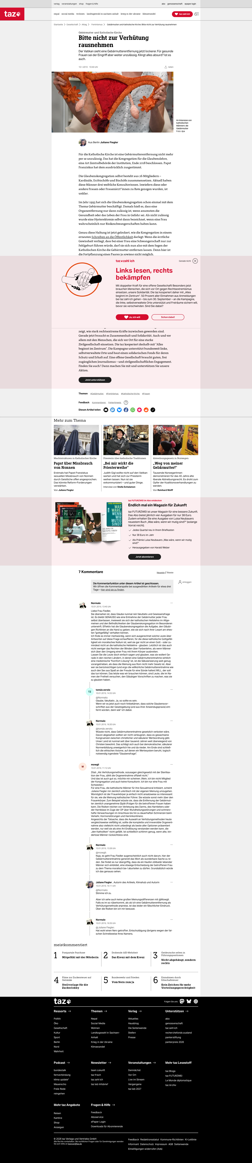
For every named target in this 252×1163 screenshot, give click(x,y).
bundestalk (60, 1070)
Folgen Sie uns (171, 1001)
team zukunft (98, 1070)
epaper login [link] (190, 3)
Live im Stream (136, 1079)
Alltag (84, 24)
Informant (133, 1144)
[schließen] (195, 261)
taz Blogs (170, 1071)
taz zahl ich (171, 1028)
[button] (196, 14)
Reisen (57, 1113)
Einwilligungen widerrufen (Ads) (145, 1148)
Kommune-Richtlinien (172, 1139)
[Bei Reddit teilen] (146, 410)
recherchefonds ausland (178, 1032)
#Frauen (146, 393)
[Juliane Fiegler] (90, 884)
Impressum (161, 1144)
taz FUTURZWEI (173, 1075)
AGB (171, 1144)
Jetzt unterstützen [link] (95, 379)
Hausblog (133, 1023)
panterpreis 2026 (174, 1042)
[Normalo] (83, 605)
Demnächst (134, 1070)
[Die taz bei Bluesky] (189, 1003)
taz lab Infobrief (99, 1084)
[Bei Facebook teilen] (126, 410)
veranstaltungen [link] (69, 3)
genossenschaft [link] (174, 3)
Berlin (57, 1042)
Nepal (94, 1018)
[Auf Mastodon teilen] (112, 410)
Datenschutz (147, 1144)
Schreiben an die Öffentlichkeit (112, 237)
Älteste (170, 572)
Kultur (57, 1032)
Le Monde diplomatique (178, 1080)
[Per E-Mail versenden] (106, 410)
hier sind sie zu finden (112, 589)
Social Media (98, 1023)
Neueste (161, 572)
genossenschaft (174, 1023)
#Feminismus (112, 393)
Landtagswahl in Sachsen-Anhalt (105, 1035)
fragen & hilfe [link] (92, 3)
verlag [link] (57, 3)
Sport (57, 1037)
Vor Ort (132, 1074)
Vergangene (134, 1084)
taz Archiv (170, 1085)
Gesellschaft (72, 24)
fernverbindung (62, 1074)
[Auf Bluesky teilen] (119, 410)
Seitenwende (181, 1144)
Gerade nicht (185, 261)
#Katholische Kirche (130, 393)
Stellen (132, 1032)
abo (167, 1018)
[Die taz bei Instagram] (196, 1003)
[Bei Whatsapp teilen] (132, 410)
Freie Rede (59, 1088)
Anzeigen (59, 1127)
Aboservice (97, 1117)
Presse (132, 1037)
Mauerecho (60, 1084)
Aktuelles (133, 1018)
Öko (56, 1023)
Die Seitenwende (137, 1028)
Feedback (96, 1112)
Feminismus (97, 24)
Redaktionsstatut (150, 1139)
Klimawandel (98, 1046)
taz (62, 1001)
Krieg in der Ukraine (101, 1042)
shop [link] (81, 3)
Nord (56, 1046)
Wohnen (95, 1028)
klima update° (61, 1079)
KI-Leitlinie (190, 1139)
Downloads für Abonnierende (107, 1126)
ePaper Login (98, 1121)
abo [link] (163, 3)
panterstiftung (173, 1037)
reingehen (59, 1093)
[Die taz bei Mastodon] (182, 1003)
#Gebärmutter (97, 393)
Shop (57, 1122)
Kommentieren (99, 402)
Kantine (58, 1118)
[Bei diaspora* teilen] (139, 410)
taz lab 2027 (134, 1088)
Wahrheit (59, 1051)
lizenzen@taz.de (75, 1144)
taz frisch (96, 1074)
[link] (57, 14)
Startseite (58, 24)
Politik (57, 1018)
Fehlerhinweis (114, 402)
